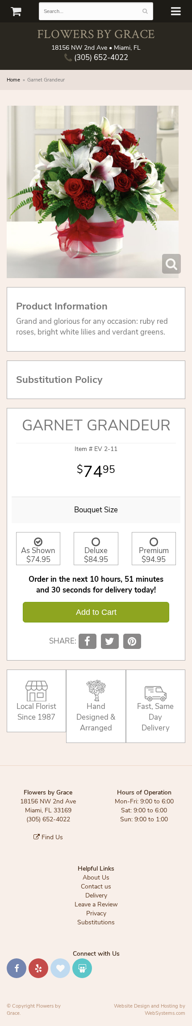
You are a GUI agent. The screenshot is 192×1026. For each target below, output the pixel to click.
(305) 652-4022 (100, 57)
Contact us (96, 886)
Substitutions (96, 922)
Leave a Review (96, 904)
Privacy (96, 913)
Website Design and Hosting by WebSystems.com (149, 1010)
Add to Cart (96, 612)
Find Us (51, 837)
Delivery (96, 895)
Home (13, 80)
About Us (96, 877)
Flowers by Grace (96, 34)
